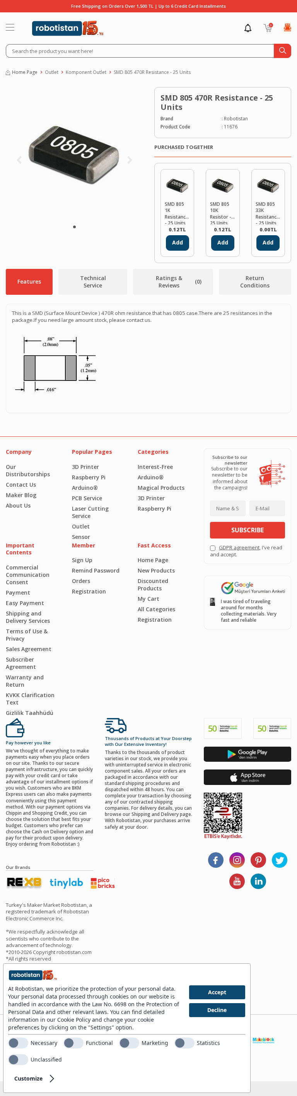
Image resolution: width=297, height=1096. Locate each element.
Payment (18, 592)
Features (29, 281)
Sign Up (82, 560)
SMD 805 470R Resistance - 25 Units (152, 72)
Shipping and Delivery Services (28, 617)
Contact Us (21, 484)
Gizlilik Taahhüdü (29, 712)
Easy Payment (25, 603)
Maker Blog (21, 495)
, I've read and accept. (246, 550)
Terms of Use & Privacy (27, 635)
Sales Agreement (28, 649)
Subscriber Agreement (21, 663)
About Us (18, 505)
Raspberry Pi (89, 477)
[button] (74, 227)
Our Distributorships (28, 470)
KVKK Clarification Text (30, 698)
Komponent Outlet (86, 72)
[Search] (282, 51)
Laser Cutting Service (90, 512)
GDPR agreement (239, 547)
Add (177, 242)
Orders (81, 581)
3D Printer (85, 466)
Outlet (51, 72)
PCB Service (87, 498)
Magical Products (161, 487)
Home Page (25, 72)
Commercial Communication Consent (28, 575)
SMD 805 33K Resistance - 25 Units (267, 212)
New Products (156, 570)
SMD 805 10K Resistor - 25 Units (220, 212)
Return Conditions (255, 281)
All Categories (156, 609)
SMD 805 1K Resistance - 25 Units (176, 212)
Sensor (81, 536)
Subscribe (247, 530)
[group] (74, 153)
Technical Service (93, 281)
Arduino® (85, 487)
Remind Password (95, 570)
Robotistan (236, 119)
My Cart (148, 598)
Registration (89, 591)
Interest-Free (155, 466)
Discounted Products (153, 584)
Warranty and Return (25, 681)
